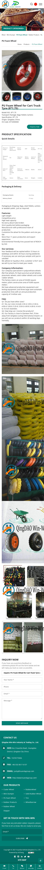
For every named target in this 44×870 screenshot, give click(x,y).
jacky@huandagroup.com (24, 771)
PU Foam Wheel (21, 35)
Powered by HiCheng (16, 852)
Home (20, 44)
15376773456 (16, 758)
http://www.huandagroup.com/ (24, 778)
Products (26, 44)
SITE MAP (22, 860)
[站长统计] (31, 852)
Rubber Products (34, 35)
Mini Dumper (11, 35)
